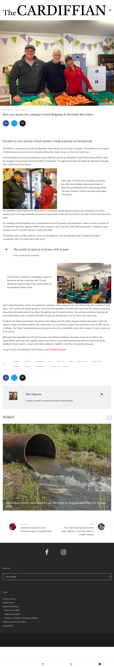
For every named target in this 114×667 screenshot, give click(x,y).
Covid (51, 361)
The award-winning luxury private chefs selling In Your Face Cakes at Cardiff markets (77, 529)
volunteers (54, 366)
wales (66, 366)
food (71, 361)
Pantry (17, 366)
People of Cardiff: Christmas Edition (21, 618)
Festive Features (10, 607)
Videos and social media (14, 622)
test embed (8, 626)
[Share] (6, 123)
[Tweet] (14, 123)
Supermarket (40, 366)
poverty (28, 366)
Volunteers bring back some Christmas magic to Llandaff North (36, 527)
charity (28, 361)
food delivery (83, 361)
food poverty (97, 361)
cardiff (17, 361)
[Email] (22, 123)
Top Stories (8, 603)
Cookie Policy (9, 599)
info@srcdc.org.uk (57, 349)
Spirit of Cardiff (12, 610)
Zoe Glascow (8, 110)
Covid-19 (61, 361)
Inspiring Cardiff (12, 614)
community (40, 361)
